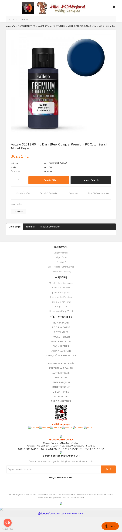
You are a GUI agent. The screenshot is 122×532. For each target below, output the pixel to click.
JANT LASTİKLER (61, 373)
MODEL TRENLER (61, 336)
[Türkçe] (33, 427)
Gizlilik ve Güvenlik (61, 287)
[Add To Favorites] (23, 193)
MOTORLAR (61, 377)
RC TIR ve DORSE (61, 327)
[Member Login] (106, 8)
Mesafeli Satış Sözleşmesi (61, 283)
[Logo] (54, 8)
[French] (67, 427)
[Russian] (78, 427)
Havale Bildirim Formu (61, 302)
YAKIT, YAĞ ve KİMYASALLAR (61, 355)
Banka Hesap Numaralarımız (61, 266)
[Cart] (112, 8)
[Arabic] (89, 427)
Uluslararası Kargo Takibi (61, 311)
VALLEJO (48, 167)
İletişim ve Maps (61, 252)
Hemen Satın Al (90, 180)
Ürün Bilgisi (15, 226)
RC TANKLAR (61, 396)
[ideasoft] (44, 513)
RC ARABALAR (61, 322)
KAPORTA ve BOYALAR (61, 368)
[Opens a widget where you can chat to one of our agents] (110, 526)
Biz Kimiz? (61, 262)
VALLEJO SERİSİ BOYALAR (55, 163)
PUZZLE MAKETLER (61, 401)
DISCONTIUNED (61, 392)
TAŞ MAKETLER (61, 346)
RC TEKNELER (61, 332)
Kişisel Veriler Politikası (61, 297)
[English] (44, 427)
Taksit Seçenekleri (50, 226)
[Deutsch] (56, 427)
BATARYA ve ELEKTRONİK (61, 363)
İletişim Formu (61, 257)
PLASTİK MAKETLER (61, 341)
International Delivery (61, 271)
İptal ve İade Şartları (61, 292)
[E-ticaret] (60, 513)
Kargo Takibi (61, 306)
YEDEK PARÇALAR (61, 382)
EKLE (108, 469)
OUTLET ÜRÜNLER (61, 387)
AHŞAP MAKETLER (61, 351)
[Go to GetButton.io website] (8, 529)
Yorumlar (30, 226)
